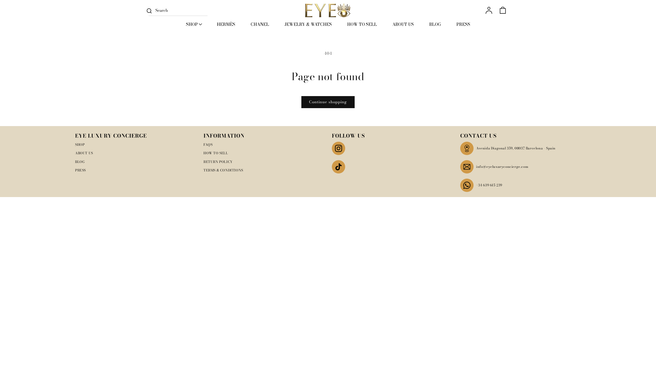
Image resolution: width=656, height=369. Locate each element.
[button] (193, 24)
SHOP (80, 144)
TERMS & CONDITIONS (223, 170)
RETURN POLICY (218, 161)
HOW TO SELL (215, 153)
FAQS (207, 144)
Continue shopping (328, 102)
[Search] (149, 10)
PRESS (80, 170)
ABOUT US (84, 153)
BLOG (80, 161)
